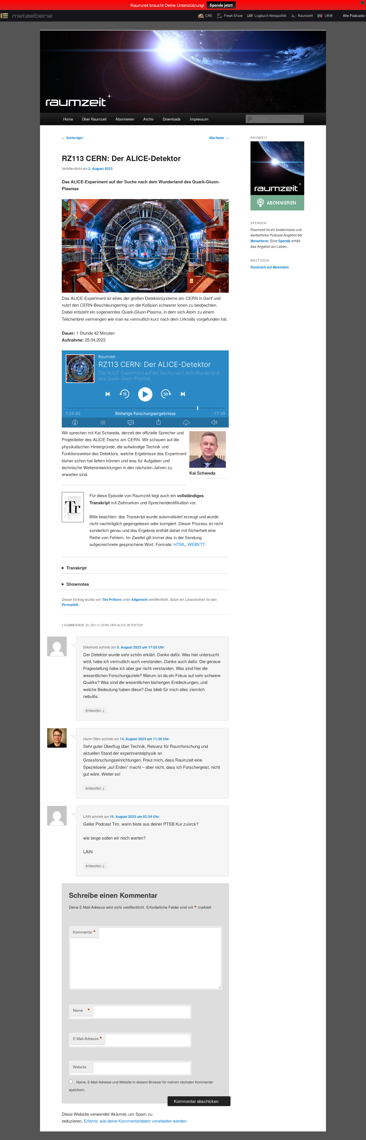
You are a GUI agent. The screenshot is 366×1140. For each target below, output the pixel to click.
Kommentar (84, 932)
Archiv (148, 119)
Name (81, 1010)
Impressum (199, 119)
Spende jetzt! (221, 5)
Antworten (95, 710)
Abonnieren (125, 119)
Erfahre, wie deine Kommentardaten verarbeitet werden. (136, 1121)
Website (79, 1066)
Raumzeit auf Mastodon (269, 267)
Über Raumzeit (94, 119)
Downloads (172, 119)
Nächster (219, 137)
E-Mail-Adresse (87, 1038)
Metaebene (259, 240)
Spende (284, 240)
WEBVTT (196, 544)
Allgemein (139, 599)
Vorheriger (72, 137)
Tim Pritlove (112, 599)
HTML (179, 544)
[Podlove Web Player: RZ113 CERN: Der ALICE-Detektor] (145, 389)
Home (68, 119)
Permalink (70, 604)
